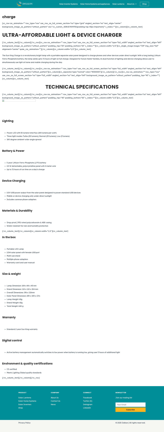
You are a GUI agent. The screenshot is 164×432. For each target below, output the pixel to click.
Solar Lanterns (118, 4)
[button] (132, 4)
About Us (130, 4)
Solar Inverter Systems (68, 4)
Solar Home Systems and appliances (95, 4)
